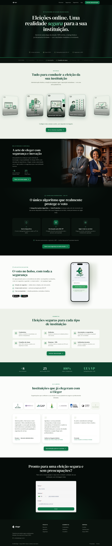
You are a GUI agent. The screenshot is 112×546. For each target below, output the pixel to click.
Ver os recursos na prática (55, 130)
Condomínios (65, 527)
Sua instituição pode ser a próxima (55, 448)
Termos (98, 543)
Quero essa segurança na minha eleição (55, 246)
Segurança (68, 2)
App (82, 2)
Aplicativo (45, 529)
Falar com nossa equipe (20, 179)
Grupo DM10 (85, 531)
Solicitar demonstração (92, 2)
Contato (84, 527)
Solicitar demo (85, 529)
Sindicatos (64, 529)
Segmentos (75, 2)
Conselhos (64, 531)
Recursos (61, 2)
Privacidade (92, 543)
